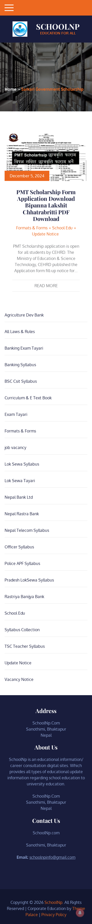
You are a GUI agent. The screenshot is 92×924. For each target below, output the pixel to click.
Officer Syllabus (19, 546)
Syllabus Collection (22, 629)
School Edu (62, 227)
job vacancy (15, 447)
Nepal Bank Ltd (19, 497)
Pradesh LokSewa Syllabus (29, 580)
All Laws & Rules (20, 331)
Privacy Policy (53, 914)
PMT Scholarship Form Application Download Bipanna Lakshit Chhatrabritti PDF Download (46, 205)
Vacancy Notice (19, 679)
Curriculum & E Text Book (28, 397)
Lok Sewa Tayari (20, 480)
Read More (46, 285)
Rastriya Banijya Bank (24, 596)
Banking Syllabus (20, 364)
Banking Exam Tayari (24, 348)
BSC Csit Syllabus (21, 381)
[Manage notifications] (80, 913)
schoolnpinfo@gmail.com (52, 857)
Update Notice (45, 233)
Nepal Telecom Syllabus (27, 530)
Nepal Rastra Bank (22, 513)
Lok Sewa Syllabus (22, 464)
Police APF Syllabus (22, 563)
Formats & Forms (32, 227)
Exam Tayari (16, 414)
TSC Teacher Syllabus (25, 646)
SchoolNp (57, 26)
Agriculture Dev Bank (24, 315)
